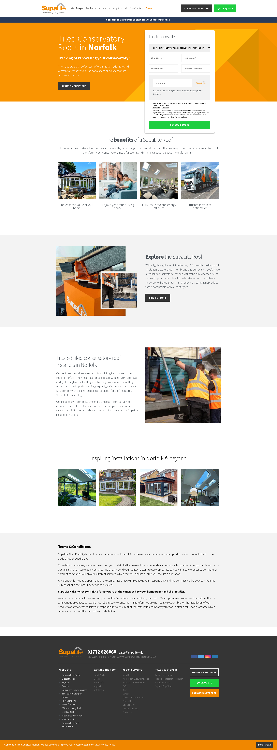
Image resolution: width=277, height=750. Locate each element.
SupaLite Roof (68, 712)
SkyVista (65, 686)
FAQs (125, 686)
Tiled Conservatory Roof (72, 715)
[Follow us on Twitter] (201, 656)
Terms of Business (130, 708)
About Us (126, 675)
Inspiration (98, 686)
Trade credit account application (169, 678)
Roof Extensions (69, 700)
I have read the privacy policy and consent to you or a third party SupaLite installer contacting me (179, 104)
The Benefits (99, 682)
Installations (99, 690)
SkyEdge (65, 682)
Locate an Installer (196, 8)
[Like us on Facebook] (194, 656)
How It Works (99, 675)
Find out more (158, 297)
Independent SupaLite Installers (136, 678)
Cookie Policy (165, 108)
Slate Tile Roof (68, 719)
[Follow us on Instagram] (208, 656)
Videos (97, 678)
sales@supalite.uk (131, 652)
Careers (126, 693)
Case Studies (136, 8)
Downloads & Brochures (133, 697)
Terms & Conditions (74, 86)
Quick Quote (225, 8)
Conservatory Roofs (70, 675)
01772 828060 (101, 652)
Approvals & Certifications (133, 682)
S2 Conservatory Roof (71, 708)
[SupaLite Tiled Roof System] (54, 8)
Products (91, 8)
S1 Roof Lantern (68, 704)
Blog (125, 690)
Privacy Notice (156, 108)
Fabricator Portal (162, 682)
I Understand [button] (264, 745)
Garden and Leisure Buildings (74, 690)
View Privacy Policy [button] (105, 744)
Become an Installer (163, 675)
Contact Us (127, 712)
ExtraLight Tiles (68, 678)
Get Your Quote (179, 124)
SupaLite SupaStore (163, 686)
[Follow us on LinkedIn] (215, 656)
